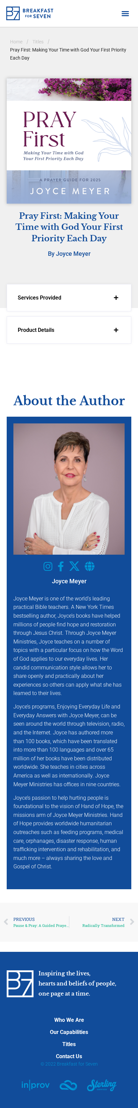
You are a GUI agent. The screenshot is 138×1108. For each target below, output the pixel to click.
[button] (125, 13)
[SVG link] (36, 1085)
